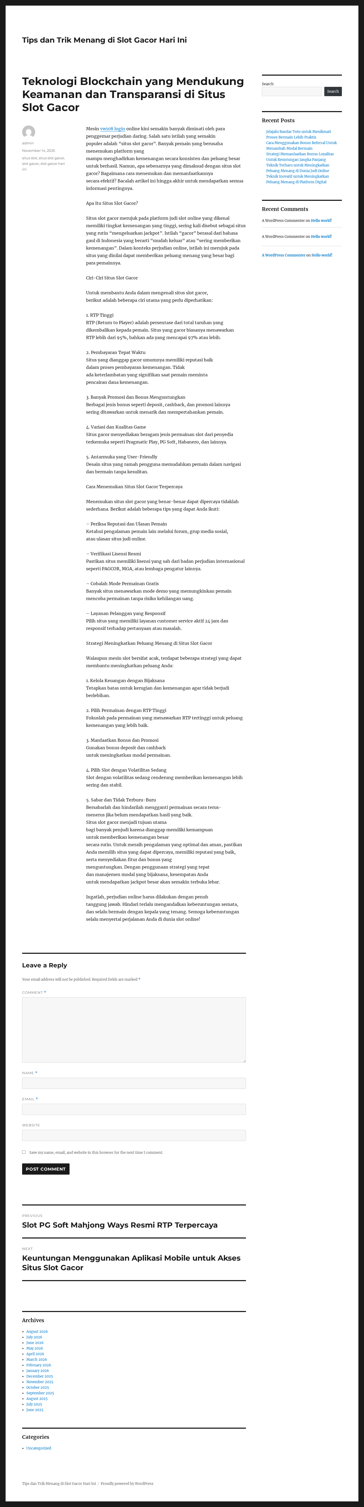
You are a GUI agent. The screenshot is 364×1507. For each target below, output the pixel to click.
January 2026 (37, 1370)
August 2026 (37, 1331)
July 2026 (34, 1337)
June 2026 (35, 1343)
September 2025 (40, 1393)
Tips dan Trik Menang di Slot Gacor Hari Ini (104, 39)
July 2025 (34, 1404)
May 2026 (34, 1348)
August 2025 (37, 1398)
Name (30, 1073)
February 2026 (38, 1365)
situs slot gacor (51, 158)
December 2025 (39, 1376)
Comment (34, 992)
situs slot (29, 158)
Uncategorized (38, 1448)
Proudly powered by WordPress (127, 1483)
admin (28, 143)
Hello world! (321, 220)
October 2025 (37, 1387)
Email (30, 1099)
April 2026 (35, 1354)
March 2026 (36, 1359)
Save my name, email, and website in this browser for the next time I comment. (96, 1152)
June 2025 (34, 1410)
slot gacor (30, 163)
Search (268, 84)
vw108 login (112, 128)
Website (31, 1125)
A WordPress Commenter (283, 255)
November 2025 (39, 1382)
